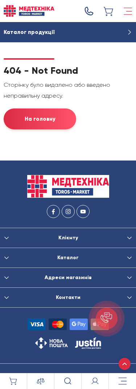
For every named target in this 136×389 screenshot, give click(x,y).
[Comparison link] (40, 381)
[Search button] (68, 381)
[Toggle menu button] (127, 11)
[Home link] (29, 11)
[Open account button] (95, 381)
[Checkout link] (108, 11)
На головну (40, 119)
